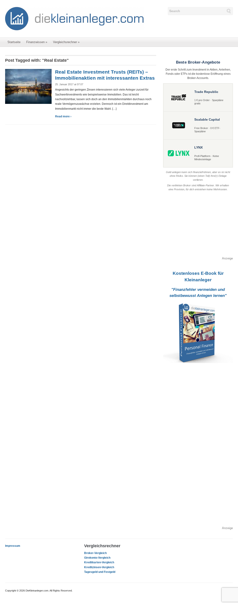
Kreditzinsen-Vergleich (99, 567)
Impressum (12, 545)
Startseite (13, 42)
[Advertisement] (198, 227)
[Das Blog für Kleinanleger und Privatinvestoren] (75, 18)
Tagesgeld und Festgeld (99, 572)
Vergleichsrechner (66, 42)
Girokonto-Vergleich (97, 557)
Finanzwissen (36, 42)
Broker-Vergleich (95, 553)
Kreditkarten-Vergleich (99, 562)
